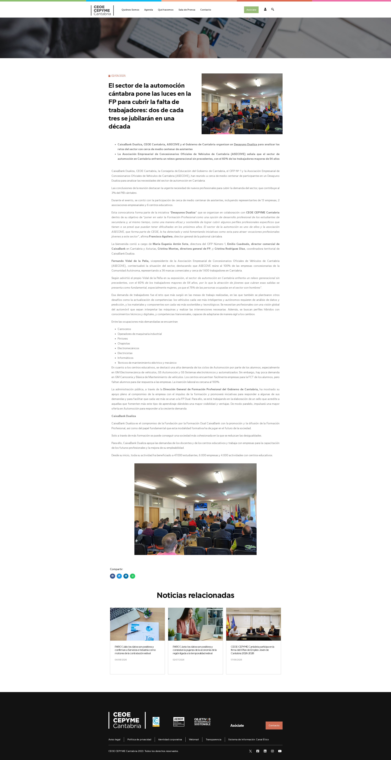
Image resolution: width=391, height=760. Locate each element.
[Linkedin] (265, 751)
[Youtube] (280, 751)
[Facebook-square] (258, 751)
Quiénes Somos (130, 9)
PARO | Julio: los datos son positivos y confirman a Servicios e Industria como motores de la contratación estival (135, 650)
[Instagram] (272, 751)
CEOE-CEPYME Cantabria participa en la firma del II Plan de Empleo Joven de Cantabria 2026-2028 (252, 650)
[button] (112, 576)
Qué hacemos (166, 9)
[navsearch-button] (272, 9)
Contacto (205, 9)
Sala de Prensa (187, 9)
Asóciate (237, 725)
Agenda (148, 9)
